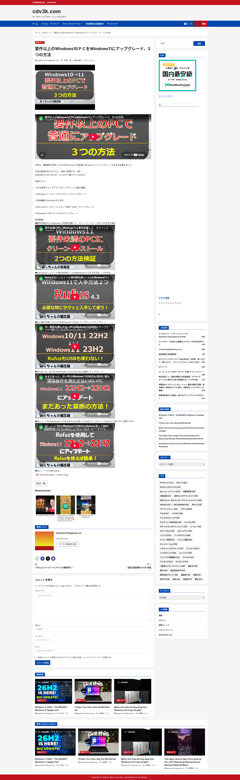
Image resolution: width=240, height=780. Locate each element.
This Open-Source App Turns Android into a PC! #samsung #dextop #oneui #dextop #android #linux (182, 762)
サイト (37, 647)
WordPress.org (165, 635)
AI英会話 (165, 496)
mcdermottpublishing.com (170, 349)
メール (38, 636)
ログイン (162, 620)
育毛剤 (187, 579)
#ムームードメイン (170, 491)
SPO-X (196, 505)
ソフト (165, 535)
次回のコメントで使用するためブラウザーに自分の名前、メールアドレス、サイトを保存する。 (75, 657)
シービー (195, 526)
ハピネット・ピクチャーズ (171, 548)
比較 (197, 575)
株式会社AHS (177, 570)
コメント (39, 590)
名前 (37, 625)
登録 (160, 615)
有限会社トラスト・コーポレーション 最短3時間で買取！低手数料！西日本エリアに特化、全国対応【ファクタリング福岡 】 (182, 387)
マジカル (188, 557)
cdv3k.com (46, 11)
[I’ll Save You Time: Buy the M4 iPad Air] (93, 691)
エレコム (189, 522)
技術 (193, 566)
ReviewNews (130, 777)
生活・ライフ (40, 42)
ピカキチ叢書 (164, 298)
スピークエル (167, 531)
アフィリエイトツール (71, 24)
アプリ (186, 509)
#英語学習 (189, 491)
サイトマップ (112, 24)
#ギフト (181, 483)
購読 (204, 24)
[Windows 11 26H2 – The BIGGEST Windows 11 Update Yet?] (53, 691)
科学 (165, 579)
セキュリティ (185, 531)
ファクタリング (168, 553)
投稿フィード (164, 625)
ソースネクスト (182, 535)
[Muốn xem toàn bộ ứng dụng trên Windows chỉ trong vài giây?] (132, 691)
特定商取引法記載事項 (94, 24)
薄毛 (198, 579)
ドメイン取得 (167, 540)
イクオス (177, 513)
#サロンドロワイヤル (170, 487)
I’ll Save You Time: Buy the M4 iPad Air (175, 423)
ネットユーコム (168, 544)
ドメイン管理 (185, 540)
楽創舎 (185, 575)
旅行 (163, 570)
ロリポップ (182, 562)
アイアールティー (169, 509)
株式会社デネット (169, 575)
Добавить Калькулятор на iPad (172, 337)
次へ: (139, 566)
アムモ (164, 513)
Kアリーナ (163, 367)
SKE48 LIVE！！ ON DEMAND (174, 505)
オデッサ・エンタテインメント (173, 526)
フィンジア (185, 553)
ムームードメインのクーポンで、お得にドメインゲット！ (181, 372)
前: (54, 566)
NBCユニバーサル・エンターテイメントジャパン (181, 500)
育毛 (176, 579)
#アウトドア (166, 483)
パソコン (192, 548)
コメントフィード (166, 630)
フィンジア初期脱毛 (170, 557)
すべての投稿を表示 (68, 544)
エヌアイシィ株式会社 (170, 522)
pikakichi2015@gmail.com (48, 60)
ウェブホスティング (170, 518)
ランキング (166, 562)
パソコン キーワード (50, 24)
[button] (37, 558)
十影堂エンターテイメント (172, 566)
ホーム (35, 24)
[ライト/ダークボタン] (186, 24)
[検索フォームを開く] (191, 23)
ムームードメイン (166, 96)
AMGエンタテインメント (186, 496)
